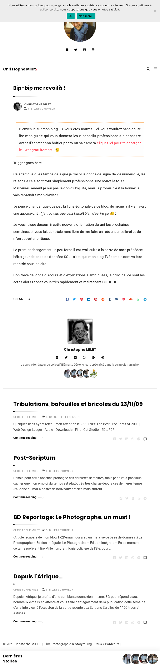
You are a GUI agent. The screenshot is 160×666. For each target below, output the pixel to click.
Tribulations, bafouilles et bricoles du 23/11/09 (78, 404)
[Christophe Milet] (80, 25)
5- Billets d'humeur (41, 108)
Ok (70, 16)
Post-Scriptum (34, 458)
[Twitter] (75, 50)
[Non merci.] (155, 11)
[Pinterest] (93, 358)
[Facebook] (67, 50)
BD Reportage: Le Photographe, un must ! (72, 517)
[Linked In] (84, 50)
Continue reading (25, 437)
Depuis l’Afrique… (38, 576)
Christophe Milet (19, 69)
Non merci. (86, 16)
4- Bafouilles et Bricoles (63, 417)
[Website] (102, 358)
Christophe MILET (37, 104)
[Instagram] (93, 50)
